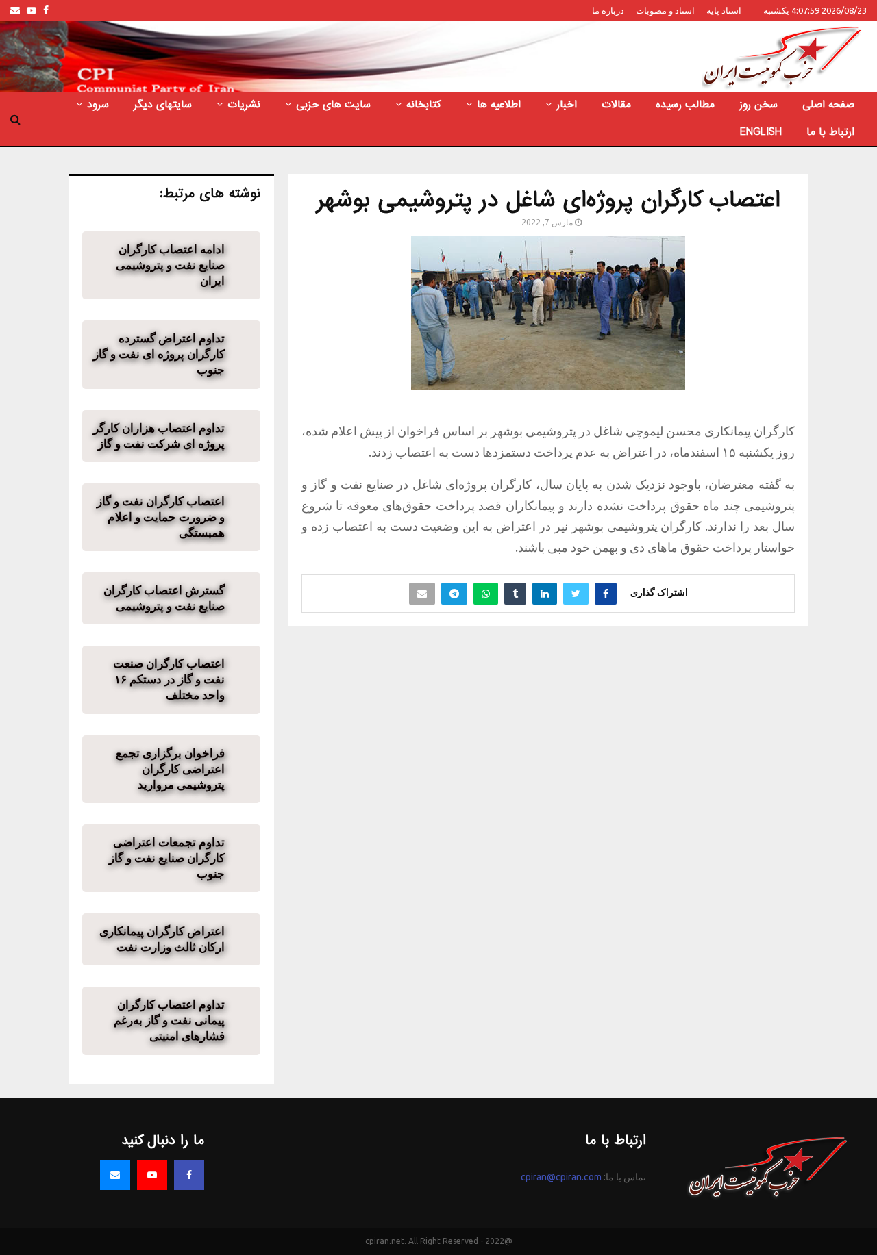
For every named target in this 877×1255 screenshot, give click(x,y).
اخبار (566, 105)
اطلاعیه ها (499, 105)
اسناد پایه (723, 10)
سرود (98, 105)
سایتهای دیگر (163, 105)
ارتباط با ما (830, 132)
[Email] (115, 1175)
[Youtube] (152, 1175)
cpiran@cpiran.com (561, 1176)
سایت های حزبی (333, 105)
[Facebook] (189, 1175)
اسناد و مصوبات (665, 10)
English (761, 132)
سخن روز (758, 105)
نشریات (243, 105)
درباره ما (608, 10)
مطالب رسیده (685, 105)
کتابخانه (423, 105)
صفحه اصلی (828, 105)
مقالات (616, 105)
